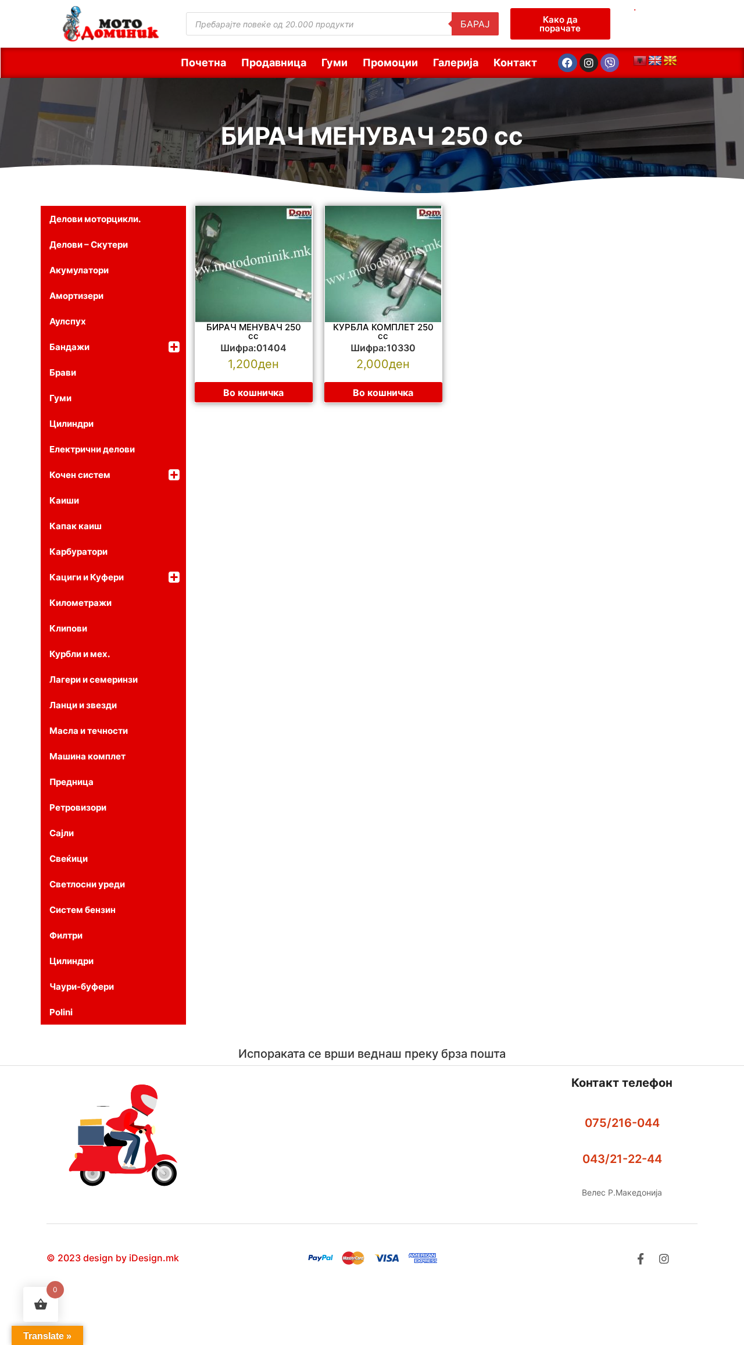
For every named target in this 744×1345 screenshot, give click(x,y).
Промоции (390, 62)
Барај (475, 24)
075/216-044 (622, 1123)
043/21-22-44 (622, 1159)
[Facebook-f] (640, 1258)
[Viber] (609, 62)
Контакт (515, 62)
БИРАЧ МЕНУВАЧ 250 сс (372, 136)
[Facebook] (567, 62)
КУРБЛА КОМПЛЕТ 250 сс (383, 331)
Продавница (273, 62)
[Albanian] (640, 61)
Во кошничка (253, 392)
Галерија (455, 62)
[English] (655, 61)
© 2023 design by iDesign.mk (112, 1258)
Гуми (334, 62)
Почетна (203, 62)
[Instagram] (589, 62)
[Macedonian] (670, 61)
